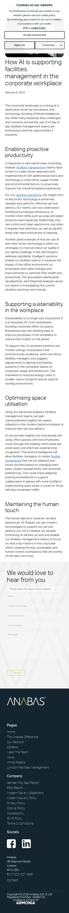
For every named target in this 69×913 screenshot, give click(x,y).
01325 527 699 (20, 874)
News (11, 757)
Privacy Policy (16, 803)
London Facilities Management (28, 767)
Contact (12, 880)
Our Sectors (15, 742)
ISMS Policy (14, 818)
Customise (48, 45)
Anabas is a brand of (25, 900)
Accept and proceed (34, 35)
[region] (34, 26)
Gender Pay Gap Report (23, 783)
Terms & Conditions (20, 823)
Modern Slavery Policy (22, 798)
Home (11, 732)
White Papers (16, 762)
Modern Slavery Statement (25, 793)
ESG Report (15, 788)
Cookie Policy (38, 28)
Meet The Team (17, 752)
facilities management (31, 167)
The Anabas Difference (22, 737)
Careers (12, 747)
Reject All (19, 45)
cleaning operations (28, 195)
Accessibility (15, 813)
